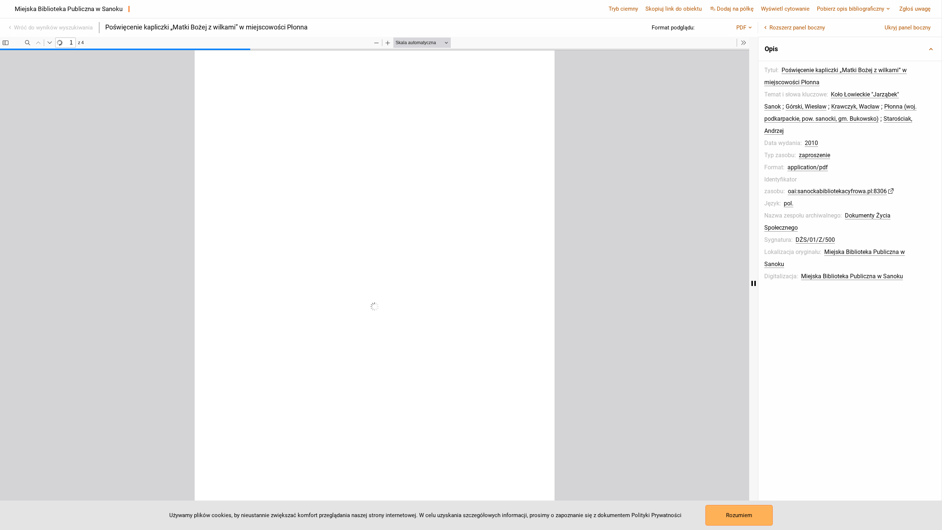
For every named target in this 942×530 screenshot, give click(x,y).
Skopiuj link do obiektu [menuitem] (673, 9)
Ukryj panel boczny (908, 27)
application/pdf (807, 167)
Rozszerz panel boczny (797, 27)
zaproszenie (814, 155)
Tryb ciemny (623, 9)
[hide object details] (753, 283)
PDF (741, 27)
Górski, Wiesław (806, 106)
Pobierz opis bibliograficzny (850, 9)
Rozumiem (739, 515)
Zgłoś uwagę (915, 9)
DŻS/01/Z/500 (815, 239)
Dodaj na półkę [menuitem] (735, 9)
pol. (788, 203)
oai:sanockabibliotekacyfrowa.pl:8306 (837, 191)
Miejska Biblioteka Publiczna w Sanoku (852, 276)
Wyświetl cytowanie (785, 9)
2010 (811, 142)
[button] (850, 49)
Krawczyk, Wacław (855, 106)
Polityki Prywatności (656, 515)
